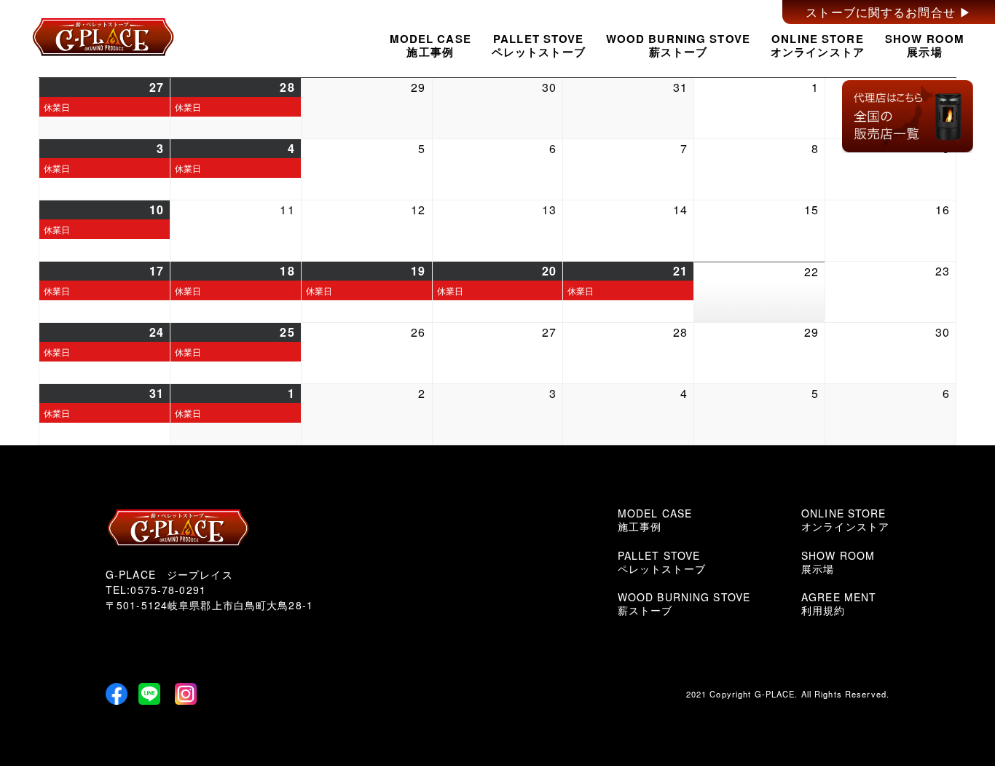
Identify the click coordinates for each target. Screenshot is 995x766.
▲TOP (935, 706)
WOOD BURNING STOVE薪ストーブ (678, 45)
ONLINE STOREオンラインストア (818, 45)
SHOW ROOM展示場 (924, 45)
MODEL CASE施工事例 (430, 45)
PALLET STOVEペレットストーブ (539, 45)
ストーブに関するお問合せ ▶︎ (889, 12)
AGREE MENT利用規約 (838, 603)
